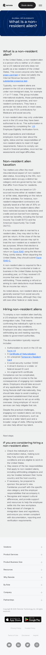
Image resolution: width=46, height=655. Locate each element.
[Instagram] (36, 644)
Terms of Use (13, 635)
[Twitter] (27, 644)
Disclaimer (26, 635)
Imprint (35, 635)
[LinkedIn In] (18, 644)
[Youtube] (9, 644)
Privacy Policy (16, 628)
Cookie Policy (30, 628)
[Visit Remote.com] (8, 5)
